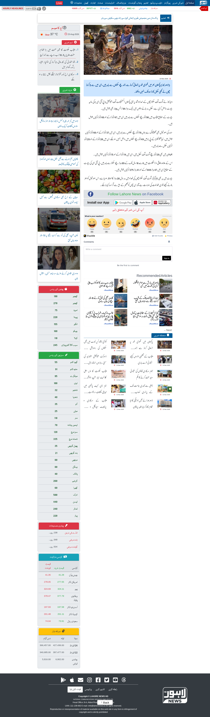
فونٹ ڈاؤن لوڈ (75, 689)
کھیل (86, 3)
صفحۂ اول (189, 3)
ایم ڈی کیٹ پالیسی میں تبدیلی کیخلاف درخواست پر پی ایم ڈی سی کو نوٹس (95, 388)
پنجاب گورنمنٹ (135, 3)
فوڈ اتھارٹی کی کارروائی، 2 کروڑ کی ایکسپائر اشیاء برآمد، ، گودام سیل (57, 64)
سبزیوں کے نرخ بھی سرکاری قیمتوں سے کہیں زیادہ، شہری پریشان (59, 199)
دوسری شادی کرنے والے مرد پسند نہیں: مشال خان (59, 275)
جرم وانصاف (121, 3)
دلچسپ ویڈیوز (156, 3)
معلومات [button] (78, 3)
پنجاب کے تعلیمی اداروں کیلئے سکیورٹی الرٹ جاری (141, 359)
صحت (100, 3)
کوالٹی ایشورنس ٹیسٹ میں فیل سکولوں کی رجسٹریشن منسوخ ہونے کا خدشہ (95, 344)
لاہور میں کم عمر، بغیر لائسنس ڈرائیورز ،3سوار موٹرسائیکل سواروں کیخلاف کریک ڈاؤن (59, 123)
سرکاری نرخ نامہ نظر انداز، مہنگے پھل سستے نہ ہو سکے (57, 76)
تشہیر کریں (100, 689)
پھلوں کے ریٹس (57, 289)
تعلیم (146, 3)
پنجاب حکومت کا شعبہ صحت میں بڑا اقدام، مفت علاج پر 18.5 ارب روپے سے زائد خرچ (57, 52)
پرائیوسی (88, 689)
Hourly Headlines (13, 8)
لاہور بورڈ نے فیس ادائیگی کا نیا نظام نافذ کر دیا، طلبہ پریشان (141, 403)
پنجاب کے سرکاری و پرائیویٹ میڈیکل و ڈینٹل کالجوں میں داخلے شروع (95, 403)
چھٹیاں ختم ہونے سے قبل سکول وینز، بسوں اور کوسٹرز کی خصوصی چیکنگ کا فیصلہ (59, 161)
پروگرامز (167, 3)
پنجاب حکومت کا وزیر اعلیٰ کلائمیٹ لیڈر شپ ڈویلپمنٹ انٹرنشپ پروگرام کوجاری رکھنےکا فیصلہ (95, 374)
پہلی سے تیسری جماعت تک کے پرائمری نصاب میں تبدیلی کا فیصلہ (141, 388)
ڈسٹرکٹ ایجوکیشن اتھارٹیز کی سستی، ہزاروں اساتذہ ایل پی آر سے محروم (95, 359)
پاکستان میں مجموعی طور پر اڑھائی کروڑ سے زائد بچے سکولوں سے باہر (141, 344)
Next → (167, 330)
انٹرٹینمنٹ (109, 3)
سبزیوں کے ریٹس (56, 355)
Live (59, 3)
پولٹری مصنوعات (56, 526)
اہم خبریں (68, 42)
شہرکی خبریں (178, 3)
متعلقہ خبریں (160, 335)
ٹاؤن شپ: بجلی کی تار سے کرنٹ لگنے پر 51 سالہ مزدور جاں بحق (59, 237)
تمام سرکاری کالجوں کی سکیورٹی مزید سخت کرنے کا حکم (141, 374)
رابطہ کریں (113, 689)
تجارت (93, 3)
